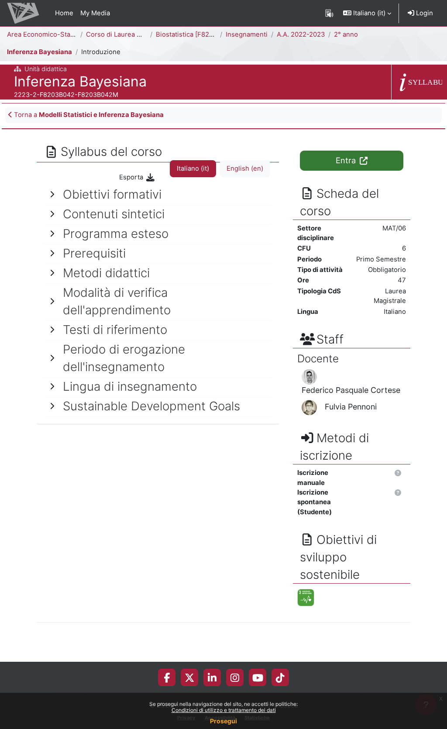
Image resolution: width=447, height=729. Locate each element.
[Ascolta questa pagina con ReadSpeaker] (329, 13)
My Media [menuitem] (95, 13)
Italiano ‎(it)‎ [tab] (193, 168)
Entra (347, 160)
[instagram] (234, 677)
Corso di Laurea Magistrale (127, 34)
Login (423, 13)
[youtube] (257, 677)
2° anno (346, 34)
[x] (189, 677)
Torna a (88, 115)
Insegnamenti (247, 34)
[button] (367, 13)
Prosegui (223, 721)
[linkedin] (212, 677)
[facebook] (167, 677)
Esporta (132, 177)
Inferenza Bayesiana (39, 52)
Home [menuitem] (64, 13)
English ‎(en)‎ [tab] (245, 168)
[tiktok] (280, 677)
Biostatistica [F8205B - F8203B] (205, 34)
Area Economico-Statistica (48, 34)
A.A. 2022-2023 (301, 34)
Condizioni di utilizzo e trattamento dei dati (224, 710)
